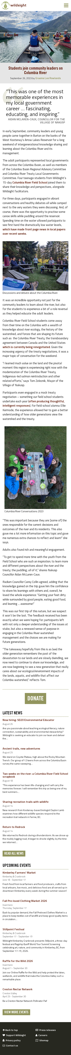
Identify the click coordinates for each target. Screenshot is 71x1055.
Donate (35, 698)
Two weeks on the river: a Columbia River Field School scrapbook (35, 775)
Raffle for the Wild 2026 (18, 961)
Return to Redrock (14, 827)
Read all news (14, 853)
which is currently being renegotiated (26, 347)
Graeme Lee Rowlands (48, 78)
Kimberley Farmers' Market (19, 872)
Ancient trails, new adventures (21, 748)
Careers (42, 1035)
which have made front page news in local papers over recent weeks (34, 231)
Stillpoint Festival (13, 929)
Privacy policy (13, 1040)
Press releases (47, 1030)
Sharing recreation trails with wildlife (25, 802)
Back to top (11, 1030)
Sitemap (43, 1040)
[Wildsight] (14, 5)
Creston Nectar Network (17, 989)
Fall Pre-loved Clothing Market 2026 (25, 901)
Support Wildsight (15, 1035)
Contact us (11, 1045)
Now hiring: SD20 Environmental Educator (28, 720)
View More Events (16, 1012)
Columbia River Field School (29, 182)
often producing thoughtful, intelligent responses (33, 403)
